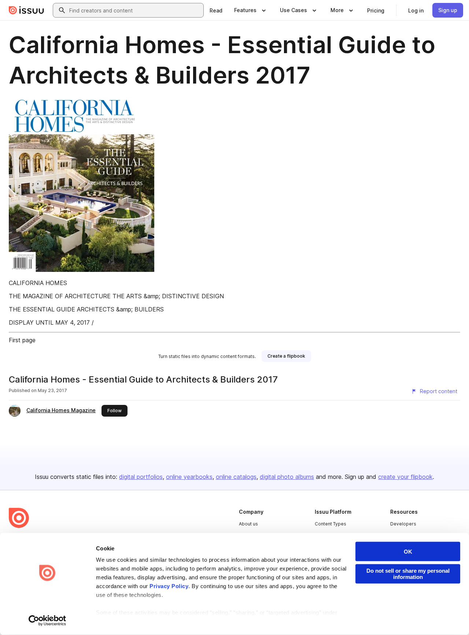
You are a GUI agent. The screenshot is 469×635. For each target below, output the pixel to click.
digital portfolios (141, 476)
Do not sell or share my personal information (408, 574)
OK (408, 552)
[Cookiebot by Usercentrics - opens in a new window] (47, 620)
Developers (403, 524)
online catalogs (236, 476)
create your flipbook (405, 476)
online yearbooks (189, 476)
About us (248, 524)
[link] (216, 10)
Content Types (330, 524)
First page (22, 340)
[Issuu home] (26, 10)
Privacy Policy (168, 586)
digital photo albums (287, 476)
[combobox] (134, 10)
